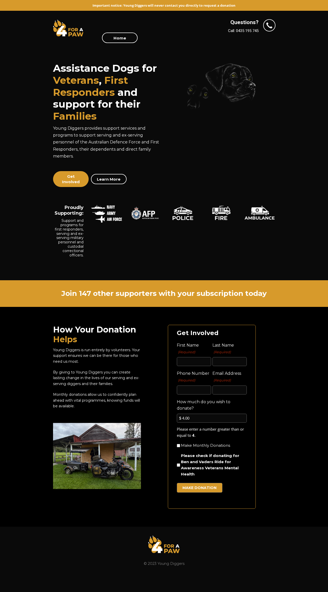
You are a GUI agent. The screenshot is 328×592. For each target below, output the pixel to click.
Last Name (223, 348)
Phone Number (193, 376)
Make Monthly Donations (205, 445)
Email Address (226, 376)
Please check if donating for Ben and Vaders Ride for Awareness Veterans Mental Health (210, 464)
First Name (188, 348)
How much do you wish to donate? (203, 405)
